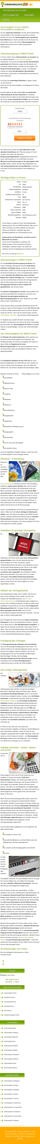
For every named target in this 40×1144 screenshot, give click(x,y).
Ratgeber (29, 15)
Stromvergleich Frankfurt (11, 1046)
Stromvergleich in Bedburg (11, 1089)
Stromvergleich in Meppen (11, 1120)
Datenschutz (31, 1134)
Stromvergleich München (11, 1037)
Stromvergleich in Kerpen (11, 1085)
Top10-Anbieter (11, 15)
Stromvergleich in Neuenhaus (12, 1103)
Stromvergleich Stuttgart (10, 1050)
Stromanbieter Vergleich (8, 701)
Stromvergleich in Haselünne (12, 1111)
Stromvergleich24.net (15, 10)
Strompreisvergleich (7, 484)
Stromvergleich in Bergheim (12, 1081)
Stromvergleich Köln (9, 1041)
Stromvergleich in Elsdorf (11, 1094)
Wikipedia (20, 253)
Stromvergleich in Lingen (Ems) (13, 1107)
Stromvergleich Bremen (10, 1067)
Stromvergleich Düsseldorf (11, 1054)
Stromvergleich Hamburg (11, 1032)
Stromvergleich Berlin (10, 1028)
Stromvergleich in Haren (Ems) (12, 1116)
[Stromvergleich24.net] (17, 4)
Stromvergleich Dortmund (11, 1059)
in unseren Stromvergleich (23, 59)
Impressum (22, 1134)
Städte (6, 20)
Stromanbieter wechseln (8, 315)
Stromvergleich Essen (10, 1063)
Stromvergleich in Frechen (11, 1098)
